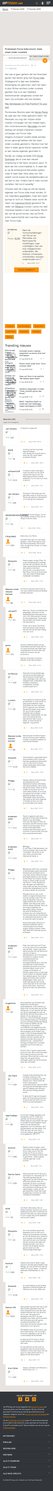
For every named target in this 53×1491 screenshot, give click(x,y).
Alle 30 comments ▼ (26, 270)
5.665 (15, 1183)
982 (11, 1124)
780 (14, 709)
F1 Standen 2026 (34, 9)
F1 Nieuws (10, 326)
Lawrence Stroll (23, 203)
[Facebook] (20, 1399)
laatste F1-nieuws (37, 1407)
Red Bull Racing (9, 1417)
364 (11, 1012)
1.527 (12, 654)
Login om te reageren (11, 422)
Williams (19, 206)
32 (14, 789)
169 (14, 459)
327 (14, 570)
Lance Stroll (11, 331)
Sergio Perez (41, 112)
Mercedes (32, 126)
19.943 (12, 1316)
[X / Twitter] (27, 1399)
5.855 (12, 545)
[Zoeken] (37, 3)
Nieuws (5, 9)
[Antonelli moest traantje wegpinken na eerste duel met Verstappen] (11, 357)
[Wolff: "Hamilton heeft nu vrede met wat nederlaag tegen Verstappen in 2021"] (11, 410)
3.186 (12, 437)
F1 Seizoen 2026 (17, 9)
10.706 (15, 766)
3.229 (15, 1084)
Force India (38, 77)
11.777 (15, 827)
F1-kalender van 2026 (16, 1420)
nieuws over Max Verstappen (36, 1414)
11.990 (15, 1156)
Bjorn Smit (13, 68)
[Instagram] (34, 1399)
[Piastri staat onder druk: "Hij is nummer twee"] (11, 367)
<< (16, 58)
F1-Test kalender (9, 1428)
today (12, 3)
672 (14, 620)
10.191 (17, 238)
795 (11, 1217)
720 (11, 524)
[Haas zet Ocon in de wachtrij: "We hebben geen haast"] (11, 380)
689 (11, 603)
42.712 (15, 480)
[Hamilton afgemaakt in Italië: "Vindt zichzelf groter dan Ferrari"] (11, 393)
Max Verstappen (24, 326)
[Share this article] (45, 60)
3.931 (14, 1377)
